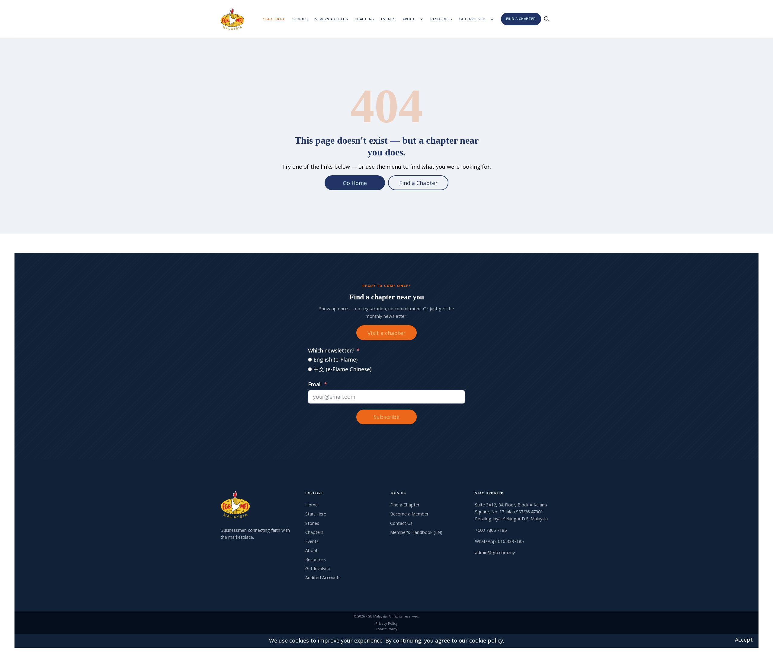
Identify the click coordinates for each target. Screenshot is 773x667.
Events (388, 19)
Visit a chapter (386, 333)
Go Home (355, 183)
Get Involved (472, 19)
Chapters (364, 19)
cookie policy (486, 640)
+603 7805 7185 (491, 530)
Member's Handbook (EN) (416, 532)
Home (311, 505)
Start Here (274, 19)
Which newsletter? (331, 350)
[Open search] (547, 19)
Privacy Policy (386, 623)
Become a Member (409, 514)
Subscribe (386, 416)
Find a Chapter (521, 19)
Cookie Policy (386, 629)
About (409, 19)
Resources (441, 19)
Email (315, 384)
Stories (299, 19)
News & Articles (331, 19)
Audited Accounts (323, 577)
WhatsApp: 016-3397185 (499, 541)
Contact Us (401, 523)
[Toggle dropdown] (421, 19)
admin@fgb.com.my (495, 552)
